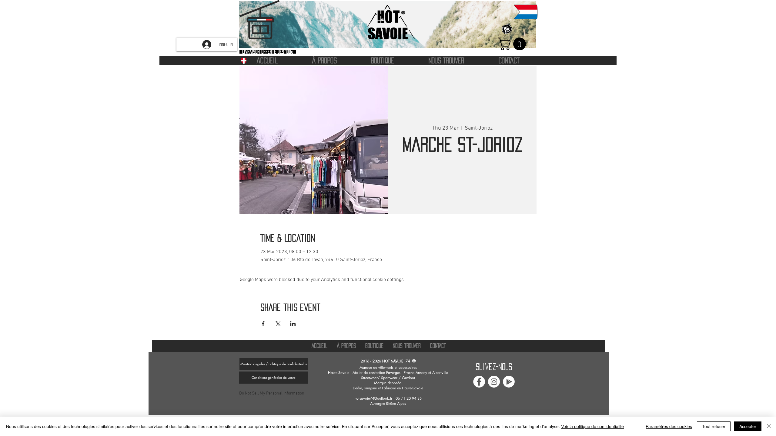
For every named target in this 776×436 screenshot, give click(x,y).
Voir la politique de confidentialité (592, 426)
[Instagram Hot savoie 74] (494, 382)
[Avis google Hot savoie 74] (509, 382)
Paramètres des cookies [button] (669, 426)
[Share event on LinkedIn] (293, 323)
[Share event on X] (278, 323)
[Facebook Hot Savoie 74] (479, 382)
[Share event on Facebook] (263, 323)
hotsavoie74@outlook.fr (373, 398)
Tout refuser (713, 426)
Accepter (747, 426)
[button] (513, 44)
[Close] (768, 426)
